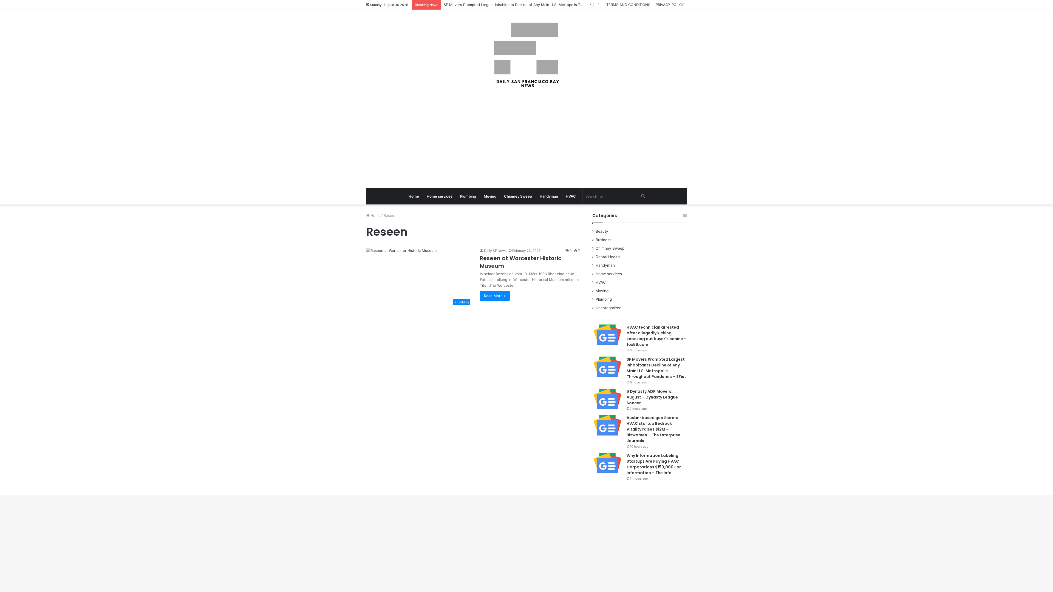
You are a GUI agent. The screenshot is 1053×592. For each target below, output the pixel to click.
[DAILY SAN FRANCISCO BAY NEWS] (526, 55)
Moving (490, 196)
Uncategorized (608, 308)
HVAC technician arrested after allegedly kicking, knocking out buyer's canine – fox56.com (657, 336)
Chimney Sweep (518, 196)
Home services (439, 196)
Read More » (495, 296)
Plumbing (468, 196)
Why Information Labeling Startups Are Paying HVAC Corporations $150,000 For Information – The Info (654, 464)
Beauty (602, 231)
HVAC (571, 196)
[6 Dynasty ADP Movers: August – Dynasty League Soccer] (607, 399)
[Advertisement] (526, 138)
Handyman (549, 196)
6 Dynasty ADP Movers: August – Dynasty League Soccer (652, 397)
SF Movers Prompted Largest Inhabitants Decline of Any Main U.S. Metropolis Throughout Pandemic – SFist (656, 368)
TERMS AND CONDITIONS (628, 4)
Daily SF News (495, 251)
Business (603, 240)
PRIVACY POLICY (670, 4)
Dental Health (608, 257)
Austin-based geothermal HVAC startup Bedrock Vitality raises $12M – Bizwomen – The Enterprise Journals (653, 429)
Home (414, 196)
